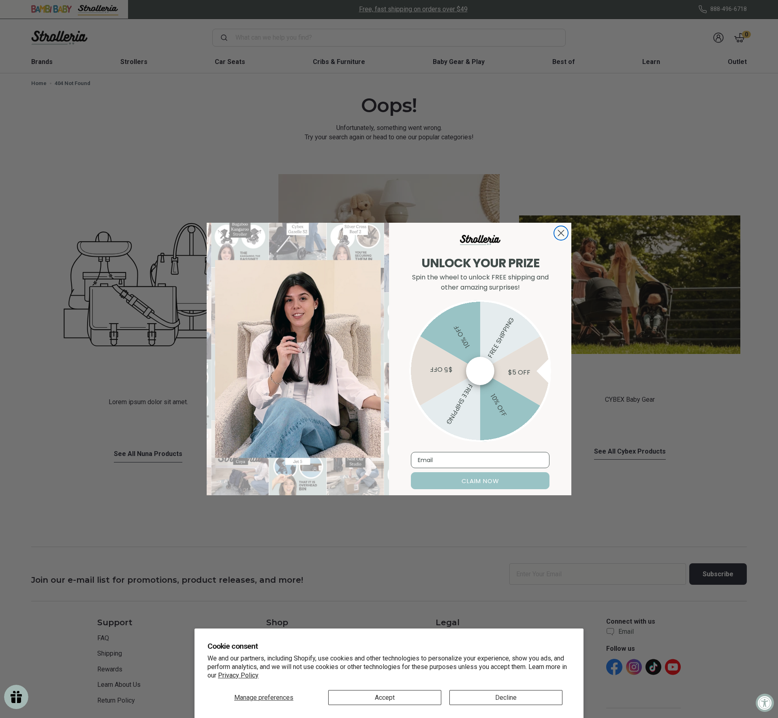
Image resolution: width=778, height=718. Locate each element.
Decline (506, 697)
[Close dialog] (561, 233)
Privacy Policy (238, 675)
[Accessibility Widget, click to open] (765, 703)
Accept (385, 697)
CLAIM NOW (480, 481)
